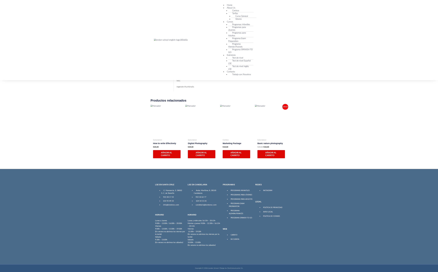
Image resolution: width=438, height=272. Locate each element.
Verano (238, 19)
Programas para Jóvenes (237, 28)
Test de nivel (237, 58)
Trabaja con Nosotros (241, 74)
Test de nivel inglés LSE (238, 67)
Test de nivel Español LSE (239, 62)
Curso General (241, 16)
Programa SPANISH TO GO (240, 51)
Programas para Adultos (237, 34)
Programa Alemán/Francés (235, 45)
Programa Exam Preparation (237, 39)
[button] (251, 2)
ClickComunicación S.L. (235, 268)
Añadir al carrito (166, 154)
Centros (235, 11)
